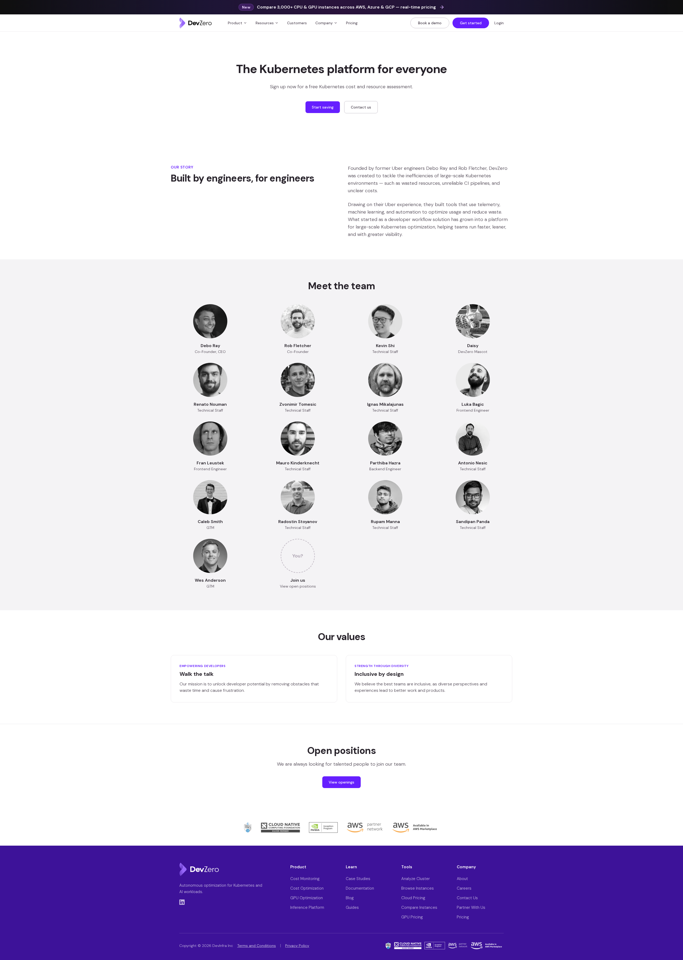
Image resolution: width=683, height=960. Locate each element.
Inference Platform (307, 907)
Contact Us (467, 898)
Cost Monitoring (305, 878)
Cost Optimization (307, 888)
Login (499, 23)
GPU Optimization (306, 898)
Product (235, 23)
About (462, 878)
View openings (341, 782)
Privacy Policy (297, 945)
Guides (352, 907)
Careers (464, 888)
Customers (297, 23)
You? (297, 556)
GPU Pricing (412, 917)
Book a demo (430, 23)
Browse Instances (417, 888)
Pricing (352, 23)
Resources (265, 23)
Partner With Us (471, 907)
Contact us (361, 107)
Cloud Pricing (413, 898)
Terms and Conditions (256, 945)
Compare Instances (419, 907)
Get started (471, 23)
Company (324, 23)
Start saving (322, 107)
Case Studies (358, 878)
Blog (350, 898)
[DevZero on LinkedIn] (182, 902)
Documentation (360, 888)
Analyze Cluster (415, 878)
